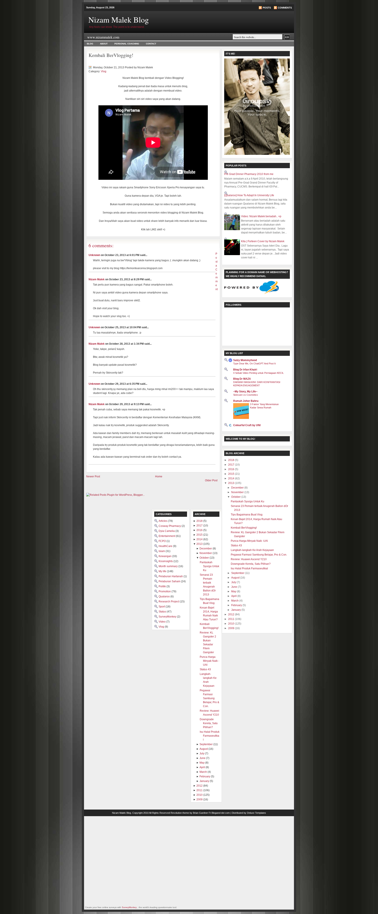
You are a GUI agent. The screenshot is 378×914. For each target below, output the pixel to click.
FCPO (162, 541)
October (236, 496)
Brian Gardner (200, 813)
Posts (267, 7)
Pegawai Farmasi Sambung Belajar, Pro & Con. (259, 554)
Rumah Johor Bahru (245, 400)
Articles (163, 520)
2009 (231, 628)
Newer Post (93, 476)
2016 (231, 469)
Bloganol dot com (221, 813)
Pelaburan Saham (170, 581)
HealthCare (166, 546)
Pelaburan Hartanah (171, 576)
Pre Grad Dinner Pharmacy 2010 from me (248, 174)
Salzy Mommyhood (245, 360)
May (234, 591)
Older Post (211, 480)
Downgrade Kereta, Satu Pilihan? (251, 563)
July (234, 582)
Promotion (165, 591)
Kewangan (165, 556)
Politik (162, 586)
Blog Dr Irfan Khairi (245, 369)
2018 (231, 460)
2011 (231, 619)
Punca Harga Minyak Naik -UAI (249, 540)
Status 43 (236, 545)
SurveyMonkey (168, 616)
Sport (162, 606)
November (237, 492)
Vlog (103, 71)
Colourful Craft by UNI (247, 425)
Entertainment (167, 536)
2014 (231, 478)
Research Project (169, 601)
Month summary (168, 566)
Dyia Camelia (167, 531)
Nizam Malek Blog (118, 19)
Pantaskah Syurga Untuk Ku (247, 501)
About (104, 43)
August (235, 577)
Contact (151, 43)
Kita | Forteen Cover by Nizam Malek (262, 241)
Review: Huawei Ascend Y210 (249, 559)
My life (163, 571)
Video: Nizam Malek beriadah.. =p (261, 216)
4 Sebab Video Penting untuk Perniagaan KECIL (258, 373)
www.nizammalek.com (103, 37)
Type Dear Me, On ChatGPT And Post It (254, 363)
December (237, 487)
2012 (231, 614)
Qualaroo (164, 596)
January (236, 609)
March (235, 600)
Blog (90, 43)
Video (162, 621)
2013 (231, 483)
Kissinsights (166, 561)
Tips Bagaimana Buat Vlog (246, 514)
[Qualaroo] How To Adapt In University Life (249, 195)
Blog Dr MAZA (242, 378)
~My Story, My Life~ (245, 391)
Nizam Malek (97, 279)
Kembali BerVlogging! (111, 55)
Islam (162, 551)
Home (158, 476)
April (234, 596)
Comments (285, 7)
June (234, 586)
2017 (231, 464)
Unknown (94, 255)
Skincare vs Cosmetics (245, 394)
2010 (231, 623)
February (237, 605)
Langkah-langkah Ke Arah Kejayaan (252, 550)
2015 (231, 473)
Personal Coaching (126, 43)
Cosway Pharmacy (170, 526)
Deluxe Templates (256, 813)
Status (163, 611)
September (238, 573)
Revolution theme (180, 813)
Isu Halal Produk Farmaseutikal (249, 568)
